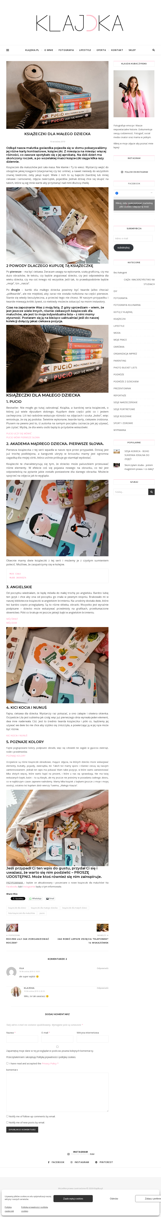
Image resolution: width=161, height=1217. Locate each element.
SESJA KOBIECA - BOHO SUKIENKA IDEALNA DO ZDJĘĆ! (137, 455)
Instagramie (29, 886)
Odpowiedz (102, 968)
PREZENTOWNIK (122, 388)
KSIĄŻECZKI (120, 318)
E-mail (46, 1032)
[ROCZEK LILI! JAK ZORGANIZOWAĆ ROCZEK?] (12, 928)
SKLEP (132, 50)
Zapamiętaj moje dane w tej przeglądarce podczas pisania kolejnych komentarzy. (50, 1050)
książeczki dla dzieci (17, 908)
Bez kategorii (120, 272)
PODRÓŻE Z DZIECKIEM (126, 381)
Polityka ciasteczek (9, 1209)
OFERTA (101, 50)
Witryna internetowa (88, 1032)
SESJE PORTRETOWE (124, 409)
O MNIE (48, 50)
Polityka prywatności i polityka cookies (34, 1209)
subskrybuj (123, 247)
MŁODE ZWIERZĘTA (18, 578)
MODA (117, 332)
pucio (42, 913)
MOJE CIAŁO (16, 574)
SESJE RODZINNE (122, 416)
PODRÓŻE (119, 374)
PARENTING (120, 360)
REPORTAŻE (120, 395)
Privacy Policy (49, 1063)
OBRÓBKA (119, 346)
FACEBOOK (134, 183)
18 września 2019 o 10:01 (29, 971)
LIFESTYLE (85, 50)
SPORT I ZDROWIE (123, 423)
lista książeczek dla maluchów (21, 913)
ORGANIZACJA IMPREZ (125, 353)
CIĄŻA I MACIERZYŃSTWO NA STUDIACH (139, 282)
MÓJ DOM (11, 622)
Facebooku (12, 886)
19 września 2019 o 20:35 (34, 991)
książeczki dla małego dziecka (44, 908)
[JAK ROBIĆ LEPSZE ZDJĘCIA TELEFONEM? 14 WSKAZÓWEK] (102, 928)
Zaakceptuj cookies (73, 1198)
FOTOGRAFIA (66, 50)
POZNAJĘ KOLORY (15, 755)
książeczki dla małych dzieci (74, 908)
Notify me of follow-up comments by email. (32, 1116)
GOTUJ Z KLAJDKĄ (123, 311)
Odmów (114, 1198)
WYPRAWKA (120, 430)
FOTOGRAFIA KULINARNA (127, 304)
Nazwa (11, 1032)
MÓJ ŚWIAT (12, 618)
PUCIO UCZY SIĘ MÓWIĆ (19, 433)
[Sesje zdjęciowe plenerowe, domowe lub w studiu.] (80, 23)
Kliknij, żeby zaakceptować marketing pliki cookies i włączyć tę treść (134, 205)
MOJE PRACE (120, 339)
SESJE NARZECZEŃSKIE (125, 402)
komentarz (12, 1069)
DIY (115, 291)
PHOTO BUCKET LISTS (125, 367)
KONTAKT (117, 50)
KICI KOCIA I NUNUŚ (16, 735)
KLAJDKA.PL (32, 50)
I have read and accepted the (33, 1063)
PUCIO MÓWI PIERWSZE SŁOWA (23, 437)
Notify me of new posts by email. (27, 1122)
